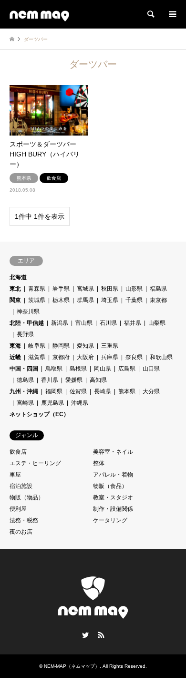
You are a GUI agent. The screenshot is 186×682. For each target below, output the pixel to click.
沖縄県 (79, 402)
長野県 (25, 334)
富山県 (84, 323)
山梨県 (156, 323)
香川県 (49, 380)
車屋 (15, 474)
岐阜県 (36, 345)
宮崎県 (25, 402)
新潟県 (59, 323)
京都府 (61, 357)
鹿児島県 (52, 402)
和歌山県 (161, 357)
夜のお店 (21, 531)
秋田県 (109, 288)
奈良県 (134, 357)
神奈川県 (28, 311)
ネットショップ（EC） (39, 414)
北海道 (18, 277)
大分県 (151, 391)
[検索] (150, 14)
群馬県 (85, 300)
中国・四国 (24, 368)
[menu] (171, 14)
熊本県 (126, 391)
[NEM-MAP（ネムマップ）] (39, 14)
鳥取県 (53, 368)
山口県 (151, 368)
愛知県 (85, 345)
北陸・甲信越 (27, 323)
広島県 (126, 368)
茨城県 (36, 300)
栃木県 (61, 300)
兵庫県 (109, 357)
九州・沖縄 (24, 391)
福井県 (132, 323)
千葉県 (134, 300)
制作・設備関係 (113, 509)
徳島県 (25, 380)
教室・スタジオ (113, 497)
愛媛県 (74, 380)
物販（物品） (27, 497)
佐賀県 (78, 391)
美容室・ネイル (113, 451)
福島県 (158, 288)
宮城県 (85, 288)
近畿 (15, 357)
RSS (101, 635)
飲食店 (18, 451)
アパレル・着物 (113, 474)
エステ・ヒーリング (35, 463)
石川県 (108, 323)
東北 (15, 288)
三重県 (109, 345)
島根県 (78, 368)
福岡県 (53, 391)
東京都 (158, 300)
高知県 (98, 380)
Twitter (85, 635)
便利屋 (18, 509)
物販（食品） (110, 486)
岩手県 (61, 288)
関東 (15, 300)
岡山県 (102, 368)
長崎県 (102, 391)
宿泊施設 (21, 486)
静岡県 (61, 345)
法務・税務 (24, 520)
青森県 (36, 288)
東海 (15, 345)
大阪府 (85, 357)
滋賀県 (36, 357)
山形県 (134, 288)
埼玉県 (109, 300)
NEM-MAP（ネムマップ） (72, 666)
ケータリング (110, 520)
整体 (98, 463)
